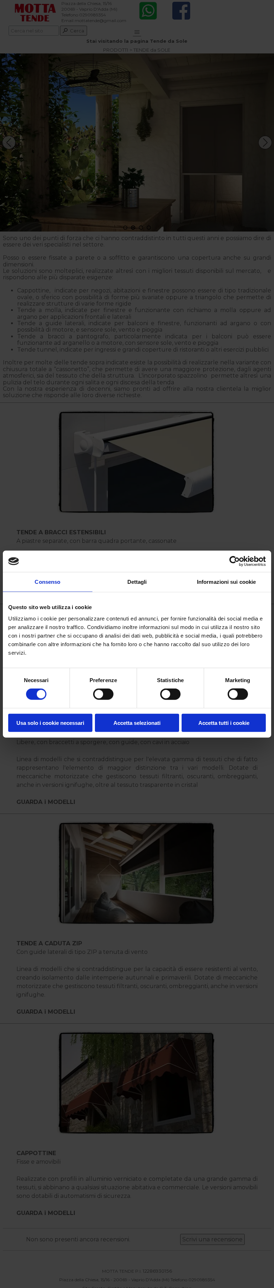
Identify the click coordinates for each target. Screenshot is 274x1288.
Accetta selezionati (137, 723)
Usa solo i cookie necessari (50, 723)
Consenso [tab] (47, 582)
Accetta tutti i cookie (223, 723)
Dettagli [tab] (137, 582)
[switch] (103, 694)
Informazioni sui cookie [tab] (226, 582)
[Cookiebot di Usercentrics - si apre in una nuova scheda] (234, 561)
